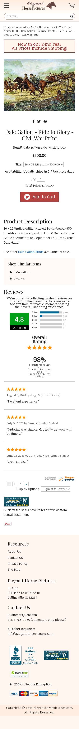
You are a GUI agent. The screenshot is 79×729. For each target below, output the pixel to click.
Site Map (14, 569)
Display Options (27, 489)
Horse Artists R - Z (50, 27)
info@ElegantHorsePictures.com (30, 634)
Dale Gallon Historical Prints (38, 31)
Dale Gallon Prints (31, 252)
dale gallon (22, 272)
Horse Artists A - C (25, 27)
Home (7, 27)
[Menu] (9, 5)
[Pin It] (45, 121)
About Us (14, 551)
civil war (20, 278)
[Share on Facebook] (33, 121)
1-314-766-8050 (19, 620)
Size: (18, 164)
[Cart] (71, 5)
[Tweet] (39, 121)
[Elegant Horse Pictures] (39, 6)
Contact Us (15, 558)
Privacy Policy (18, 563)
